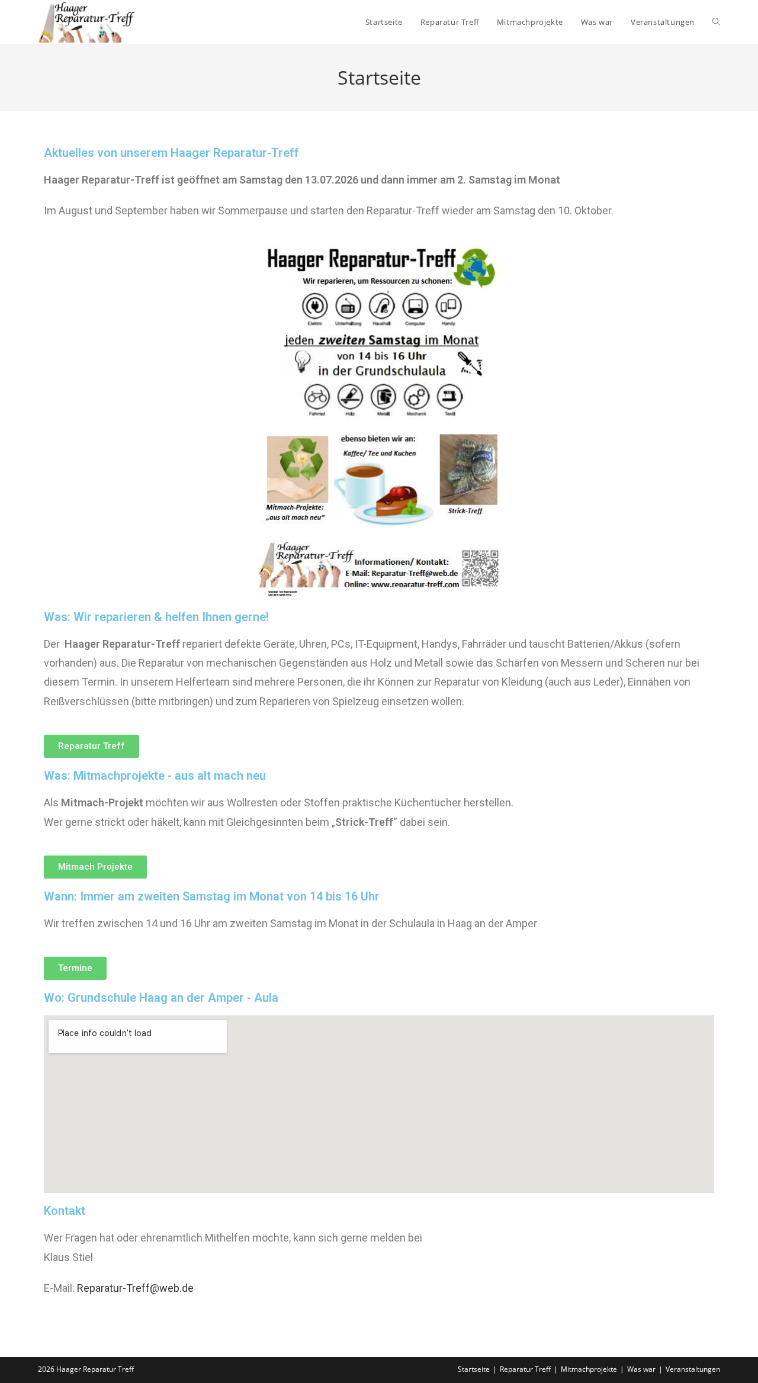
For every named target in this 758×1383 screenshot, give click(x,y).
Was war (641, 1369)
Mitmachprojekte (589, 1369)
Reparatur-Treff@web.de (135, 1288)
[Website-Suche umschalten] (716, 22)
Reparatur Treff (525, 1369)
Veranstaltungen (693, 1369)
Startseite (474, 1369)
